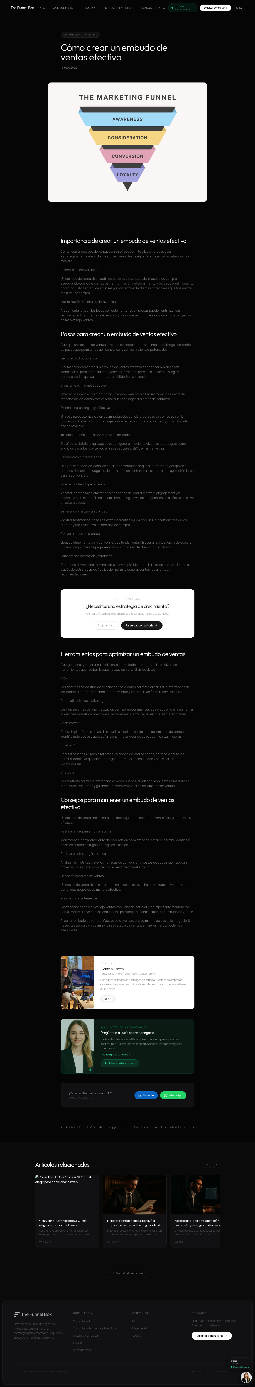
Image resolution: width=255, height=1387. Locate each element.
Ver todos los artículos (129, 1273)
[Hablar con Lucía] (246, 1377)
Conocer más (106, 625)
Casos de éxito (153, 8)
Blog (134, 1321)
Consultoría (63, 8)
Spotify (136, 1335)
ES (240, 7)
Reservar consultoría (139, 625)
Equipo (90, 8)
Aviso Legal (196, 1371)
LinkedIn (148, 1095)
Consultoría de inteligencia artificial (95, 1328)
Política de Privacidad (218, 1371)
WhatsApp (175, 1095)
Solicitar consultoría (215, 7)
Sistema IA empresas (118, 8)
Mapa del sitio (140, 1328)
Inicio (41, 8)
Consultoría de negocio (87, 1321)
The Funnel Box (22, 7)
